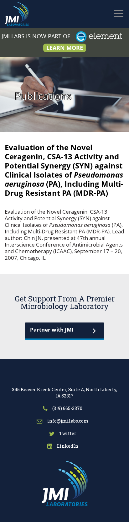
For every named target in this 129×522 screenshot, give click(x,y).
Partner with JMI (52, 329)
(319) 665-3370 (66, 408)
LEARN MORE (64, 47)
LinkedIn (67, 446)
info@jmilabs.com (67, 421)
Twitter (67, 433)
